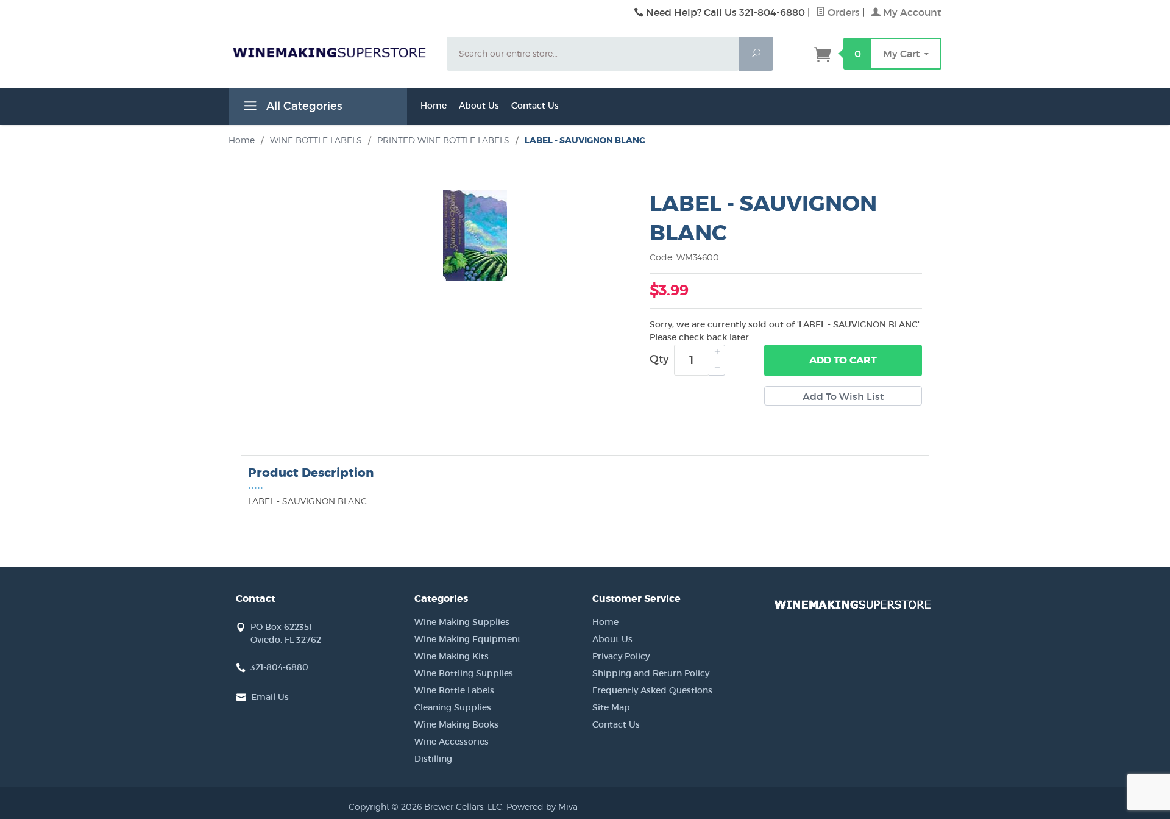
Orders (842, 12)
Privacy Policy (621, 656)
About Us (479, 105)
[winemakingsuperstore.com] (330, 52)
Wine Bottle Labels (454, 690)
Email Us (270, 697)
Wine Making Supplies (461, 622)
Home (433, 105)
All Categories (302, 106)
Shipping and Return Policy (650, 673)
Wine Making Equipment (467, 639)
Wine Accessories (451, 741)
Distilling (433, 758)
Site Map (611, 707)
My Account (911, 12)
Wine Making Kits (451, 656)
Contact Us (535, 105)
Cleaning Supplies (452, 707)
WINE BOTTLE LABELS (316, 140)
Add (843, 360)
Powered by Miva (542, 806)
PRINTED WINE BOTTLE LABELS (443, 140)
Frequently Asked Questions (652, 690)
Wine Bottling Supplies (463, 673)
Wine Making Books (456, 724)
